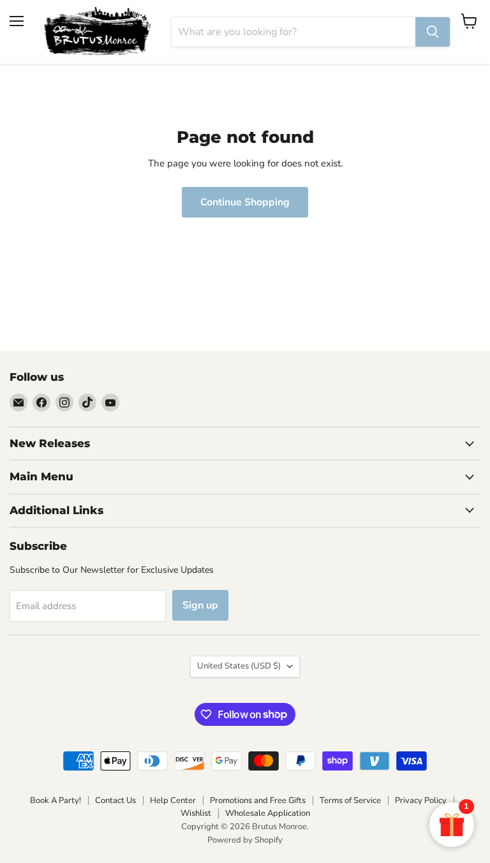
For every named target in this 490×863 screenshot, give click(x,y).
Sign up (200, 605)
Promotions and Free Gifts (258, 800)
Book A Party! (55, 800)
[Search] (432, 32)
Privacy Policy (421, 800)
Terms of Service (350, 800)
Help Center (173, 800)
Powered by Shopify (245, 840)
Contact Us (115, 800)
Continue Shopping (245, 202)
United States (239, 666)
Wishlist (196, 813)
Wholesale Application (267, 813)
